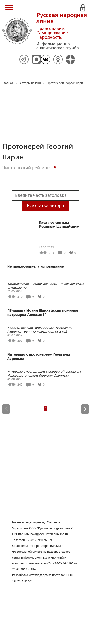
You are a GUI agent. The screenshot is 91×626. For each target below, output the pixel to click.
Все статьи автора (45, 205)
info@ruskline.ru (57, 534)
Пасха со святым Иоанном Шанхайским (59, 225)
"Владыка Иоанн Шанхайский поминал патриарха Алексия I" (42, 312)
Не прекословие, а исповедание (35, 266)
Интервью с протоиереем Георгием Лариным (38, 356)
